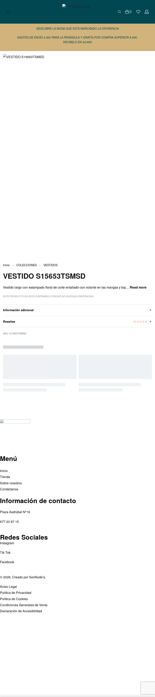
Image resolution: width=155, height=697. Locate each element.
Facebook (7, 562)
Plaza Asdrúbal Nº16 (15, 512)
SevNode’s (37, 577)
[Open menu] (8, 11)
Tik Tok (5, 552)
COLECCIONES (26, 265)
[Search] (119, 11)
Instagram (7, 543)
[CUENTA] (147, 11)
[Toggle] (138, 287)
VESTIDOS (50, 265)
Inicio (6, 265)
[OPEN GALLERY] (77, 153)
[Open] (138, 11)
